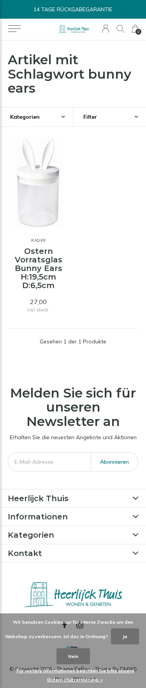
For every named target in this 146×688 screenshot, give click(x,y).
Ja (125, 636)
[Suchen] (120, 29)
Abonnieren (114, 461)
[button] (14, 29)
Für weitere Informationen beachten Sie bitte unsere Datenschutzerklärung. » (75, 675)
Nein (73, 656)
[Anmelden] (105, 29)
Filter (90, 116)
